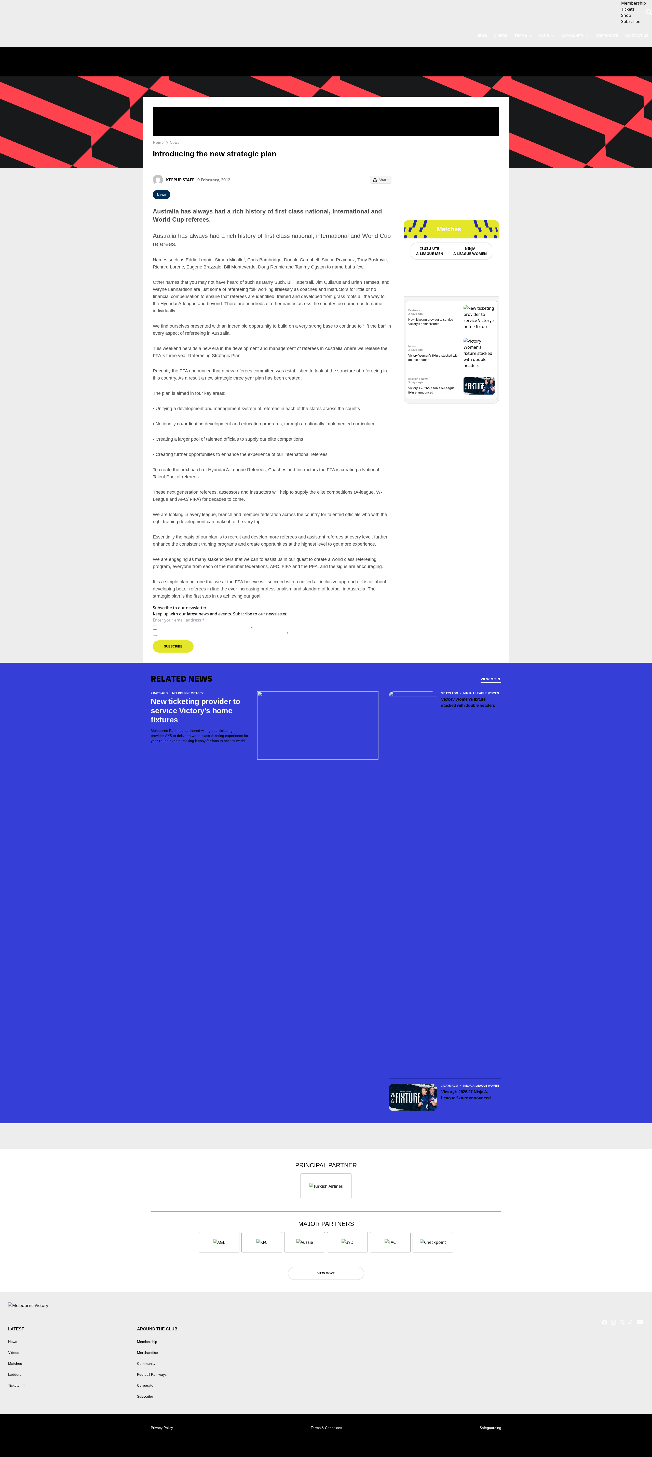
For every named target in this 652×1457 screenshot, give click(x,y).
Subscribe (173, 646)
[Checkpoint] (433, 1242)
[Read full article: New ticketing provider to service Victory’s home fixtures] (479, 317)
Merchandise (147, 1353)
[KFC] (262, 1242)
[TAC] (390, 1242)
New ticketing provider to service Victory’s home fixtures (195, 710)
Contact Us (636, 36)
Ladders (14, 1374)
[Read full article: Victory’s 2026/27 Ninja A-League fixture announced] (479, 386)
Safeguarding (490, 1428)
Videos (13, 1353)
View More (491, 679)
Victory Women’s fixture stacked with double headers (468, 702)
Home (158, 142)
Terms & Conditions (326, 1428)
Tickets (13, 1385)
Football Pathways (152, 1374)
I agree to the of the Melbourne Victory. (206, 627)
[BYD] (347, 1242)
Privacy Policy (194, 627)
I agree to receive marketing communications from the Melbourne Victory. (224, 633)
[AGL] (219, 1242)
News (174, 142)
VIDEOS (500, 36)
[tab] (429, 251)
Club (544, 36)
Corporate (607, 36)
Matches (15, 1363)
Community (572, 36)
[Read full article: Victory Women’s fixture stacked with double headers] (479, 353)
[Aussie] (304, 1242)
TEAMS (520, 36)
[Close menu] (636, 1441)
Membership (147, 1342)
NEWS (482, 36)
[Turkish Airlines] (326, 1186)
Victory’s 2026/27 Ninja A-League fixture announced (466, 1095)
